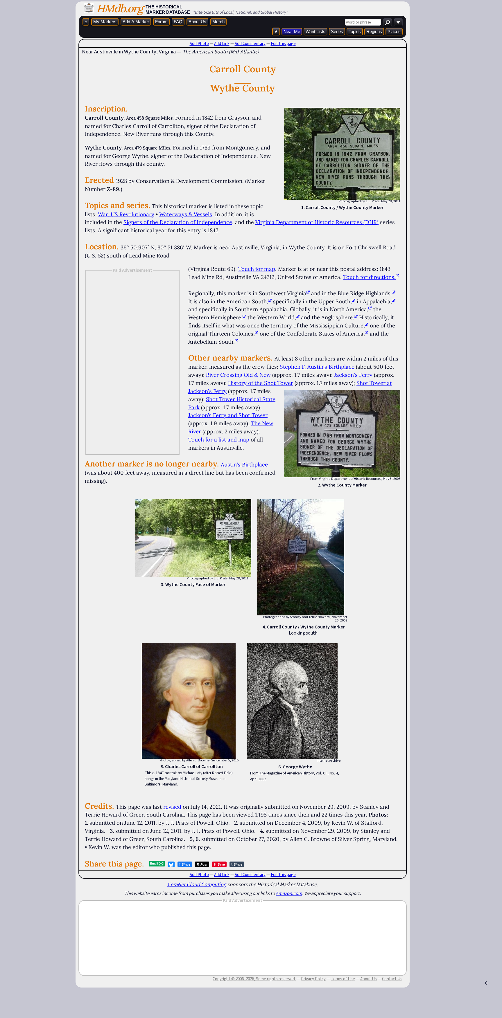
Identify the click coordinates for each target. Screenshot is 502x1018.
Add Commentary (250, 43)
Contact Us (392, 979)
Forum (161, 21)
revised (172, 806)
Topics (355, 31)
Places (394, 31)
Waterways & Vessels (185, 214)
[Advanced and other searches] (398, 22)
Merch (218, 21)
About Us (197, 21)
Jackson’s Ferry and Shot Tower (228, 415)
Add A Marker (136, 21)
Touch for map (256, 268)
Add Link (222, 43)
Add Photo (199, 43)
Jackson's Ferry (353, 374)
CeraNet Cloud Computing (196, 884)
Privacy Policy (313, 979)
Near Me (292, 31)
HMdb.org (119, 8)
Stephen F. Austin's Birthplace (317, 366)
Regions (374, 31)
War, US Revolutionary (126, 214)
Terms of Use (343, 979)
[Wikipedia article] (308, 293)
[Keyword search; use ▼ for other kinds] (387, 22)
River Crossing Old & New (238, 374)
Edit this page (283, 43)
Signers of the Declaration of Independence (177, 222)
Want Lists (315, 31)
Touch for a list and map (218, 439)
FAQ (178, 21)
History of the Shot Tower (260, 382)
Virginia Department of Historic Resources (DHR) (317, 222)
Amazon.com (289, 893)
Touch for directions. (369, 276)
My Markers (104, 21)
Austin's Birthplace (244, 464)
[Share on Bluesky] (171, 864)
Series (337, 31)
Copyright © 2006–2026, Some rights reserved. (254, 979)
